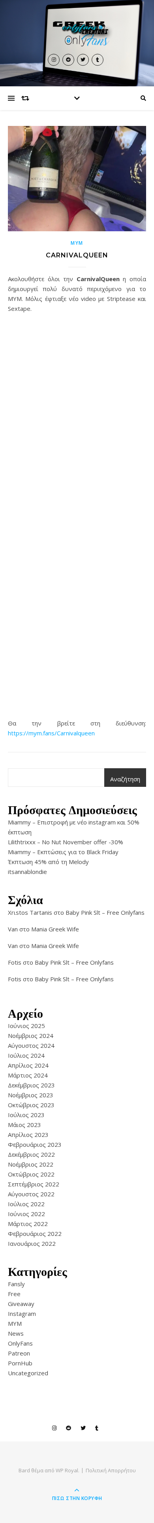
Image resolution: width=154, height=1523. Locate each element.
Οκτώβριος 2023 (31, 1105)
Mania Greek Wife (55, 929)
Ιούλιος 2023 (26, 1115)
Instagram (22, 1313)
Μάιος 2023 (24, 1125)
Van (13, 929)
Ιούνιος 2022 (26, 1214)
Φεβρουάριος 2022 (35, 1233)
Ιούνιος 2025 (26, 1026)
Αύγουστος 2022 (31, 1194)
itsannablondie (27, 872)
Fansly (16, 1284)
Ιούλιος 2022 (26, 1204)
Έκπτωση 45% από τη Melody (48, 862)
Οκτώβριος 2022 (31, 1174)
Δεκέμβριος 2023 (31, 1085)
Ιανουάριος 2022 (32, 1243)
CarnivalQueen (77, 255)
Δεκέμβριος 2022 (31, 1154)
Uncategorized (28, 1373)
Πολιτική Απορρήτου (111, 1470)
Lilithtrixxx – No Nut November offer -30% (65, 842)
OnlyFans (20, 1343)
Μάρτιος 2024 (28, 1075)
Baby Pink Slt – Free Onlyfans (105, 912)
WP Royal (67, 1470)
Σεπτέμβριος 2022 (33, 1184)
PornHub (20, 1363)
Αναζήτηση (125, 779)
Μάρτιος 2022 (28, 1224)
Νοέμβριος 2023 (30, 1095)
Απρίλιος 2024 (28, 1065)
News (16, 1333)
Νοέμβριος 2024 (30, 1035)
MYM (77, 243)
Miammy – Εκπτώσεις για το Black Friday (63, 852)
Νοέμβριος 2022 (30, 1164)
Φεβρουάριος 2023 (35, 1144)
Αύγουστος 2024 (31, 1045)
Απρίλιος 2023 (28, 1134)
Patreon (19, 1353)
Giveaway (21, 1304)
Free (14, 1294)
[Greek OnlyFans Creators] (77, 33)
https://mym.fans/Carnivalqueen (51, 733)
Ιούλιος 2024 (26, 1055)
